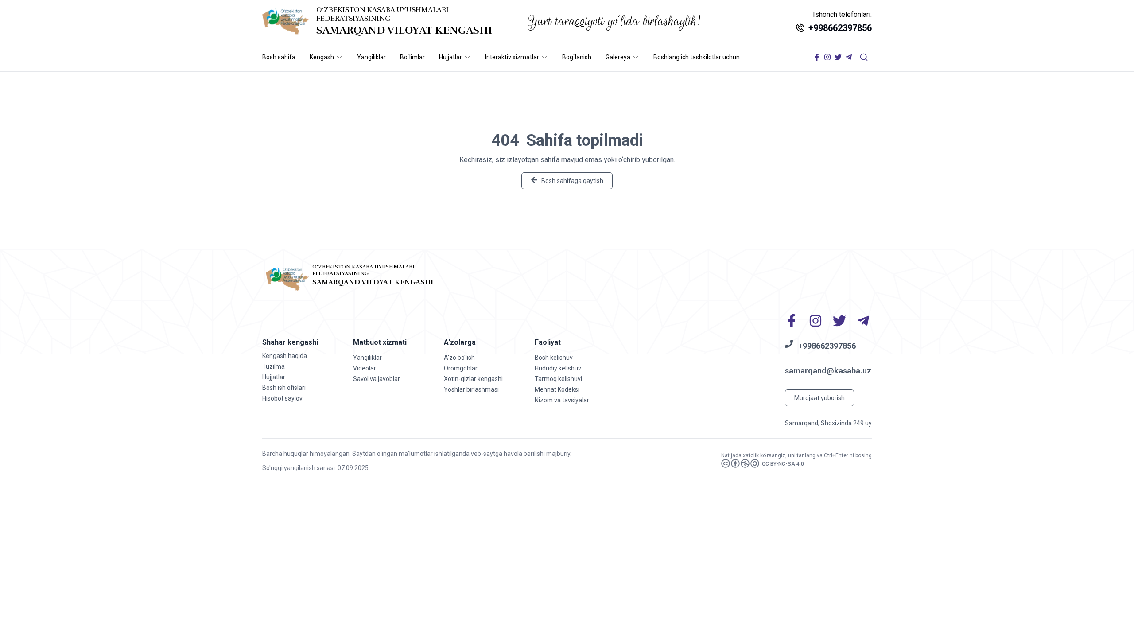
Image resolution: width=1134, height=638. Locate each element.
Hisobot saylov (282, 398)
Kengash (322, 57)
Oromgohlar (461, 368)
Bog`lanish (576, 57)
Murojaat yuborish (819, 397)
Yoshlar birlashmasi (471, 389)
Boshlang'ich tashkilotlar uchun (696, 57)
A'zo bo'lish (459, 357)
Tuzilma (273, 366)
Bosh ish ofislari (284, 387)
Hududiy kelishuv (558, 368)
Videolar (364, 368)
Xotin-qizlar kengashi (473, 378)
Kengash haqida (284, 355)
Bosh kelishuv (554, 357)
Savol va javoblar (376, 378)
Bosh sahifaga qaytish (572, 180)
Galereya (618, 57)
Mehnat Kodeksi (557, 389)
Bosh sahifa (278, 57)
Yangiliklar (371, 57)
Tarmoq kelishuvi (558, 378)
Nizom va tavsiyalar (562, 400)
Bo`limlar (412, 57)
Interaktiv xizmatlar (512, 57)
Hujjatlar (450, 57)
